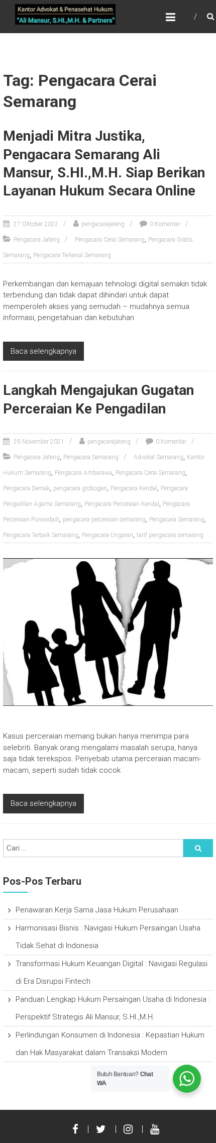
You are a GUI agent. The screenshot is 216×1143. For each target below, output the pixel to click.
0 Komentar (165, 224)
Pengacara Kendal (134, 488)
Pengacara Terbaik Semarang (40, 535)
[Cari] (197, 848)
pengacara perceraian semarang (104, 519)
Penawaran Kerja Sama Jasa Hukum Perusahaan (97, 909)
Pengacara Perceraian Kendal (121, 503)
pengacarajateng (103, 224)
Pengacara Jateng (37, 239)
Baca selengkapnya (43, 351)
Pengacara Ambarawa (83, 472)
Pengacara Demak (26, 488)
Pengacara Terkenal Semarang (72, 255)
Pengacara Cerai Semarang (110, 239)
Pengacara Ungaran (107, 535)
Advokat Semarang (158, 457)
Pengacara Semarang (91, 457)
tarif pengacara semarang (170, 535)
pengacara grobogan (80, 488)
